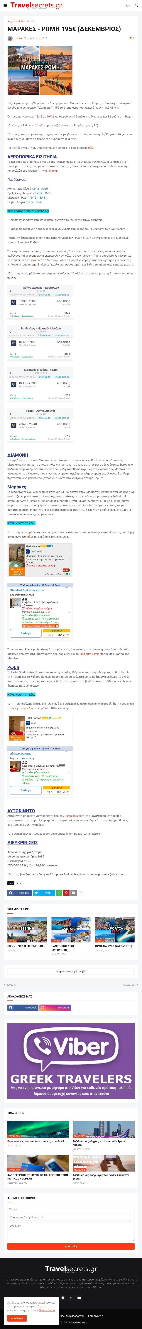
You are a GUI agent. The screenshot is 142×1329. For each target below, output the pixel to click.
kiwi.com (36, 260)
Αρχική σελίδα (15, 21)
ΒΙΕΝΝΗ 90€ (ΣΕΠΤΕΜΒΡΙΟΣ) (26, 946)
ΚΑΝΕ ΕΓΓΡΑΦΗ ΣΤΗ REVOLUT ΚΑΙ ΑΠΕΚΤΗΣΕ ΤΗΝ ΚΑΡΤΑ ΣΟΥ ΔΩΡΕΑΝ (37, 1177)
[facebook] (63, 1298)
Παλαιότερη (129, 984)
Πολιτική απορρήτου (72, 1315)
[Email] (73, 893)
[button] (5, 6)
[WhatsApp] (59, 893)
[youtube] (79, 1298)
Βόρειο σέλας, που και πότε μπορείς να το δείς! (35, 1141)
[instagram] (71, 1298)
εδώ (91, 147)
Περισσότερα (47, 1310)
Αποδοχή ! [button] (17, 1318)
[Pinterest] (66, 893)
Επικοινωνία (95, 1315)
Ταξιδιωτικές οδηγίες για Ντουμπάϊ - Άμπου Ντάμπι (99, 1143)
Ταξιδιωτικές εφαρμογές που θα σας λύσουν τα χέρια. (101, 1177)
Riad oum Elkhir (89, 654)
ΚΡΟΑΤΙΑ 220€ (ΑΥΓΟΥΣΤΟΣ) (113, 946)
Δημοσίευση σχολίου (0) (71, 971)
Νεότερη (11, 984)
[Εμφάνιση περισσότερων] (81, 893)
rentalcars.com (74, 816)
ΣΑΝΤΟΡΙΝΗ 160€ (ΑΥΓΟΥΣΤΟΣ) (63, 948)
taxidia (31, 21)
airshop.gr (51, 170)
